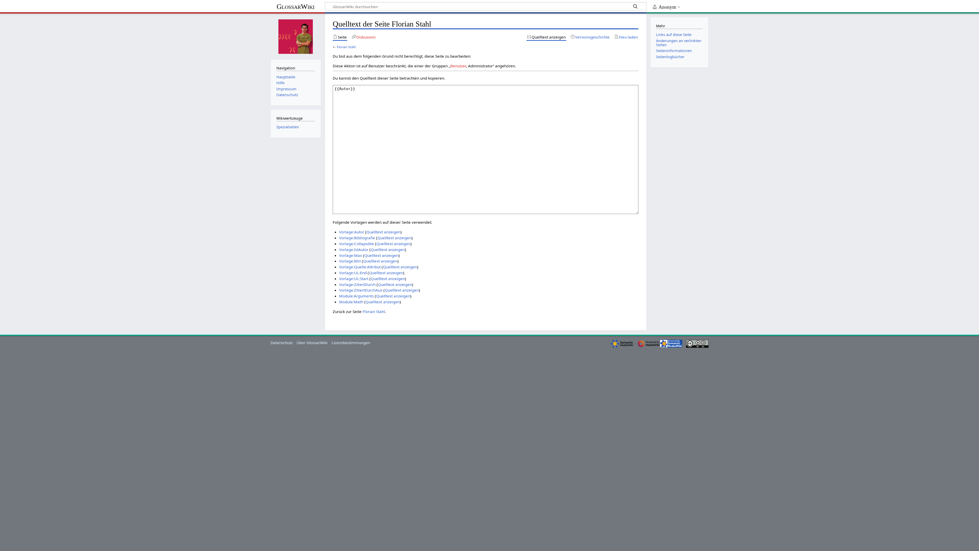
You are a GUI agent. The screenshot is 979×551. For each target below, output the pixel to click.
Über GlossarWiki (312, 342)
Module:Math (351, 301)
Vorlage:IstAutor (353, 249)
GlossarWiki (296, 6)
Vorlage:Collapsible (356, 243)
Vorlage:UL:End (353, 272)
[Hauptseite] (295, 36)
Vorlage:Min (350, 261)
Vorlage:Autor (351, 231)
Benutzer (458, 65)
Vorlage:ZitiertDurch (357, 284)
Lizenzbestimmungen (351, 342)
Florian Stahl (346, 47)
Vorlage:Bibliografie (357, 237)
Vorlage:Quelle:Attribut (360, 266)
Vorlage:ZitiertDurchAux (360, 290)
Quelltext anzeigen (383, 231)
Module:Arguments (356, 295)
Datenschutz (281, 342)
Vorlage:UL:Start (353, 278)
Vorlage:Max (350, 255)
